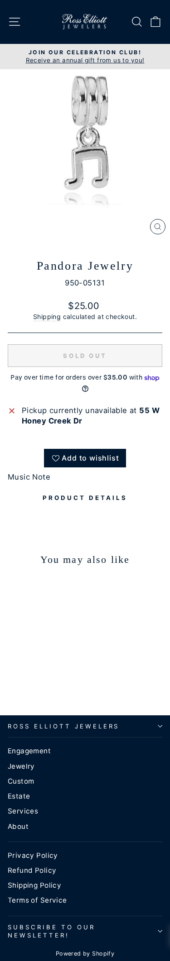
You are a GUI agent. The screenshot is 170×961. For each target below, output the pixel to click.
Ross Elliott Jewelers (63, 726)
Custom (21, 781)
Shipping (47, 316)
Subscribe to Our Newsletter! (51, 931)
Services (23, 811)
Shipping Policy (34, 885)
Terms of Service (37, 900)
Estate (19, 796)
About (18, 826)
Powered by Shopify (85, 953)
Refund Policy (32, 870)
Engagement (29, 751)
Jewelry (21, 766)
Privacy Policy (33, 855)
